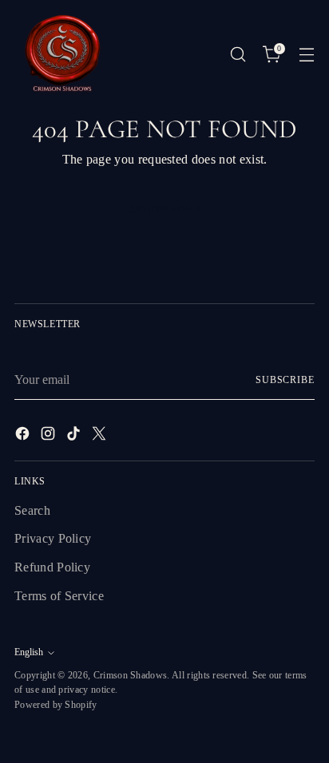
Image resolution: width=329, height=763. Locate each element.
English (28, 652)
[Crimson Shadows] (62, 54)
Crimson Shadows (130, 675)
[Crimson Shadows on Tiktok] (75, 436)
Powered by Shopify (55, 704)
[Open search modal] (237, 54)
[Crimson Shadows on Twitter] (100, 436)
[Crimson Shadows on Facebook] (24, 436)
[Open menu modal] (306, 54)
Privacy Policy (52, 538)
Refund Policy (52, 567)
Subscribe (285, 379)
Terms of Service (59, 596)
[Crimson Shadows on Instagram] (49, 436)
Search (32, 510)
